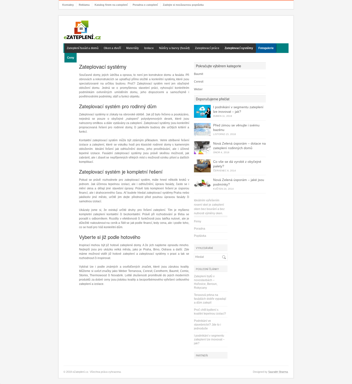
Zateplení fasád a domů (82, 48)
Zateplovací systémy (239, 48)
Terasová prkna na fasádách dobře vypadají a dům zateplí (210, 298)
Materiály (132, 48)
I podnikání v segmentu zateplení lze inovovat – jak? (209, 339)
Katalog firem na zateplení (111, 4)
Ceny (70, 57)
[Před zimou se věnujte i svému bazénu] (202, 129)
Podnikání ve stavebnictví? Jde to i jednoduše (207, 324)
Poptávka (200, 235)
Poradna (199, 228)
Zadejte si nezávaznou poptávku (183, 4)
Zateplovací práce (207, 48)
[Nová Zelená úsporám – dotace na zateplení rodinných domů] (202, 147)
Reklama (84, 4)
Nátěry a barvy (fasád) (174, 48)
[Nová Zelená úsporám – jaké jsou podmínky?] (202, 184)
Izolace (149, 48)
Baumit (198, 74)
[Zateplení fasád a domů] (82, 30)
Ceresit (198, 81)
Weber (198, 89)
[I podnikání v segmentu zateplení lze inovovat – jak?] (202, 111)
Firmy (197, 221)
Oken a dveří (112, 48)
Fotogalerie (266, 48)
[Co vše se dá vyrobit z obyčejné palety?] (202, 165)
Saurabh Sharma (278, 371)
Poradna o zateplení (145, 4)
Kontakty (68, 4)
